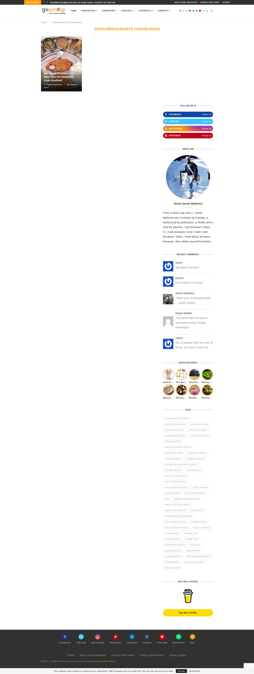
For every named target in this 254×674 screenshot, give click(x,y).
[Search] (211, 11)
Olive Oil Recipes (202, 528)
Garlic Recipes (172, 493)
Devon (180, 278)
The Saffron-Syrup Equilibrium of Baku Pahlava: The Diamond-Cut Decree (89, 3)
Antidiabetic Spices (174, 430)
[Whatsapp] (204, 11)
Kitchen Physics (199, 522)
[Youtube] (200, 11)
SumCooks (126, 11)
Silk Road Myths (173, 551)
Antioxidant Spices (199, 436)
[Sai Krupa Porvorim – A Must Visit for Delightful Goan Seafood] (61, 63)
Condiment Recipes (195, 459)
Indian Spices (197, 510)
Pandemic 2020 (190, 533)
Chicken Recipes (173, 459)
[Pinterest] (190, 11)
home (71, 655)
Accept (181, 671)
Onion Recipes (172, 533)
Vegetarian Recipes (193, 562)
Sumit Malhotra (54, 84)
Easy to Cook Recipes (175, 476)
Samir (179, 338)
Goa (167, 499)
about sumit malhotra (185, 2)
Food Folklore (200, 487)
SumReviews (108, 11)
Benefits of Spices (174, 453)
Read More (194, 671)
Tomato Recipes (172, 556)
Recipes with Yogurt (175, 545)
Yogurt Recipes (172, 568)
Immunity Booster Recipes (187, 499)
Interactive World (107, 661)
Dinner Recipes (194, 470)
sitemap (226, 2)
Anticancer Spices (199, 424)
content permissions (151, 655)
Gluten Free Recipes (195, 493)
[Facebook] (180, 11)
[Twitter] (183, 11)
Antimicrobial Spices (175, 436)
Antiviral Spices (173, 441)
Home (74, 11)
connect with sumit (209, 2)
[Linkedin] (194, 11)
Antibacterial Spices (175, 424)
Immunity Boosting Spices (177, 505)
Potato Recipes (172, 539)
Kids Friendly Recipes (175, 522)
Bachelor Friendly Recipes (178, 447)
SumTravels (145, 11)
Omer (179, 262)
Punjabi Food (191, 539)
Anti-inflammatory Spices (177, 418)
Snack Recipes (193, 551)
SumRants (163, 11)
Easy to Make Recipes (175, 482)
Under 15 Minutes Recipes (198, 556)
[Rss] (207, 11)
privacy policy (177, 655)
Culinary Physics (173, 470)
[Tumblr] (196, 11)
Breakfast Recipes (197, 453)
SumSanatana (88, 11)
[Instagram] (187, 11)
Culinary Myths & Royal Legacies (181, 464)
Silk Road (195, 545)
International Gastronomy (178, 516)
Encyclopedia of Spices (176, 487)
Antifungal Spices (198, 430)
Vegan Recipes (172, 562)
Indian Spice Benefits (175, 510)
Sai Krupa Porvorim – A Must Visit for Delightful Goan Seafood (59, 77)
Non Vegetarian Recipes (176, 528)
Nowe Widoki (184, 313)
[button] (43, 2)
